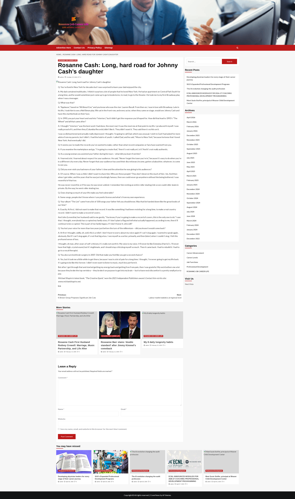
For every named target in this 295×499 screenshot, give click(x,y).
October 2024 (192, 198)
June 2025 (191, 162)
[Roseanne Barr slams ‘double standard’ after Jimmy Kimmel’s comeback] (119, 325)
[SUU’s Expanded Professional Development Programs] (110, 461)
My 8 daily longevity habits (158, 342)
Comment (63, 377)
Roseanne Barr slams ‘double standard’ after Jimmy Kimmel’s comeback (118, 345)
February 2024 (193, 225)
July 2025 (190, 158)
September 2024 (193, 203)
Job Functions (192, 262)
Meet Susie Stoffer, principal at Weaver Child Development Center (211, 101)
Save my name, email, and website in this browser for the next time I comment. (93, 429)
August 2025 (192, 153)
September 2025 (193, 149)
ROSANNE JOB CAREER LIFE (68, 60)
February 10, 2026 (157, 345)
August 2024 (192, 207)
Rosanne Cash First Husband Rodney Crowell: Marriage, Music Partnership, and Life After (76, 345)
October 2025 (192, 144)
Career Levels (192, 258)
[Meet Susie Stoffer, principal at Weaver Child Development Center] (221, 461)
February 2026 (193, 126)
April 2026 (191, 117)
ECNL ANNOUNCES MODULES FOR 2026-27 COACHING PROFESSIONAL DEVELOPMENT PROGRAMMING (209, 94)
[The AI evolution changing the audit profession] (147, 461)
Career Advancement (195, 253)
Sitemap (109, 48)
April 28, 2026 (143, 481)
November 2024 (193, 194)
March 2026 (191, 122)
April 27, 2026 (180, 484)
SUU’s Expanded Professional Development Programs (208, 84)
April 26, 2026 (217, 481)
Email (124, 409)
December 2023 (193, 234)
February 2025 (193, 180)
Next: (165, 296)
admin (62, 77)
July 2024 (190, 212)
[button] (237, 48)
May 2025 (191, 167)
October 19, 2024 (72, 77)
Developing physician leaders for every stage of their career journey (211, 78)
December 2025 (193, 135)
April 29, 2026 (106, 481)
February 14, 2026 (71, 351)
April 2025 (191, 171)
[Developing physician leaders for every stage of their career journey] (73, 461)
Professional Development (197, 267)
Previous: (77, 296)
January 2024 (192, 230)
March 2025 (191, 176)
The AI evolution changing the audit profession (206, 89)
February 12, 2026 (114, 351)
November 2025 (193, 140)
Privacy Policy (95, 48)
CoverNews (155, 495)
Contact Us (79, 48)
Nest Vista (189, 284)
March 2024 (191, 221)
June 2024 (191, 216)
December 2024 (193, 189)
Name (61, 409)
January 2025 (192, 185)
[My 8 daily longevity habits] (162, 325)
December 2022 (193, 239)
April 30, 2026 (69, 481)
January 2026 (192, 131)
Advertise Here (63, 48)
